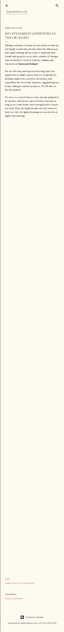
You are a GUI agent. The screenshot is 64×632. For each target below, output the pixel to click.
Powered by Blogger (34, 617)
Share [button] (7, 579)
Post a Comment (14, 598)
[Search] (57, 5)
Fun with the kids (26, 583)
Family (14, 583)
